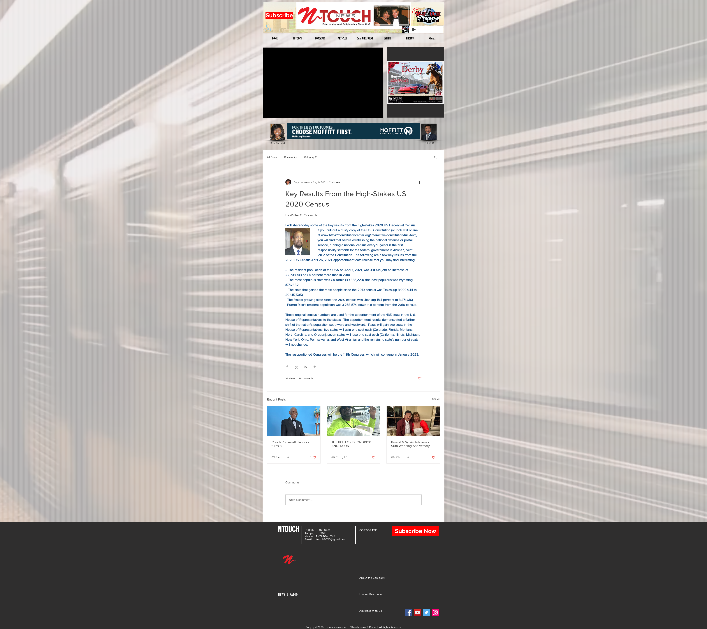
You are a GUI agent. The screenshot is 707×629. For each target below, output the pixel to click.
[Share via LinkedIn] (305, 367)
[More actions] (419, 182)
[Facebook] (408, 612)
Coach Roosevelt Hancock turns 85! (290, 444)
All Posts (272, 156)
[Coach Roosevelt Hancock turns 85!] (293, 421)
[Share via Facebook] (287, 367)
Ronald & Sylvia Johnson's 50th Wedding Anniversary (410, 444)
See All (436, 398)
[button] (268, 27)
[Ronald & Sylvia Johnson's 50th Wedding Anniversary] (413, 421)
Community (290, 156)
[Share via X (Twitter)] (296, 367)
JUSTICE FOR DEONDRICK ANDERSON (351, 444)
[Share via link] (314, 367)
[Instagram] (435, 612)
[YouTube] (417, 612)
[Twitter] (426, 612)
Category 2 (310, 156)
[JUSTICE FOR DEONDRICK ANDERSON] (353, 421)
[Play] (414, 29)
